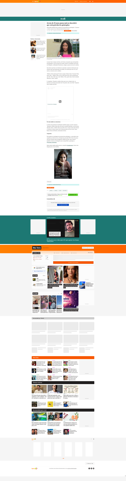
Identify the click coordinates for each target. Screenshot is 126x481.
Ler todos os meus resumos (73, 262)
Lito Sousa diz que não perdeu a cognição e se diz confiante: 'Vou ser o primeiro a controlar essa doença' (39, 397)
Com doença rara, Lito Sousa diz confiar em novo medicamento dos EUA (73, 404)
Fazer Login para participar (63, 204)
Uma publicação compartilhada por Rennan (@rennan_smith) (60, 119)
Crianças (55, 190)
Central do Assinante (83, 1)
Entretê (53, 367)
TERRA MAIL (76, 1)
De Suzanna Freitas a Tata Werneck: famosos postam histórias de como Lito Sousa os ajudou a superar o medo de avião (42, 432)
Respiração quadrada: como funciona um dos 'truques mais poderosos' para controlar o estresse (55, 397)
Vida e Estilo (65, 190)
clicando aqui (70, 145)
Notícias (48, 238)
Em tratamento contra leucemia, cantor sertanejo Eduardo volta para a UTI (39, 424)
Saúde (60, 190)
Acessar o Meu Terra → (46, 247)
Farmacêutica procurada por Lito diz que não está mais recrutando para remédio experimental (54, 424)
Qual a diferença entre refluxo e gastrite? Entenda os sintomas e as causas (70, 397)
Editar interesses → (91, 252)
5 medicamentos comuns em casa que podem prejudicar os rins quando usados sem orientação (70, 424)
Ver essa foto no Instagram (52, 104)
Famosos (51, 190)
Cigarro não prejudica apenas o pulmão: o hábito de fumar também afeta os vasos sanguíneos (58, 404)
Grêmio (69, 360)
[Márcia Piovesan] (49, 181)
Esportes (54, 429)
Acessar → (44, 275)
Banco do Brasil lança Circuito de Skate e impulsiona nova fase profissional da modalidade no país (57, 432)
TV (36, 360)
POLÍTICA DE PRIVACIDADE (71, 468)
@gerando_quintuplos (52, 142)
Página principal (37, 1)
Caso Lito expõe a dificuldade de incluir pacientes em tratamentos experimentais (73, 432)
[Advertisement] (86, 404)
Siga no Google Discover (38, 271)
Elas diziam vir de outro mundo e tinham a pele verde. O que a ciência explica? (42, 404)
